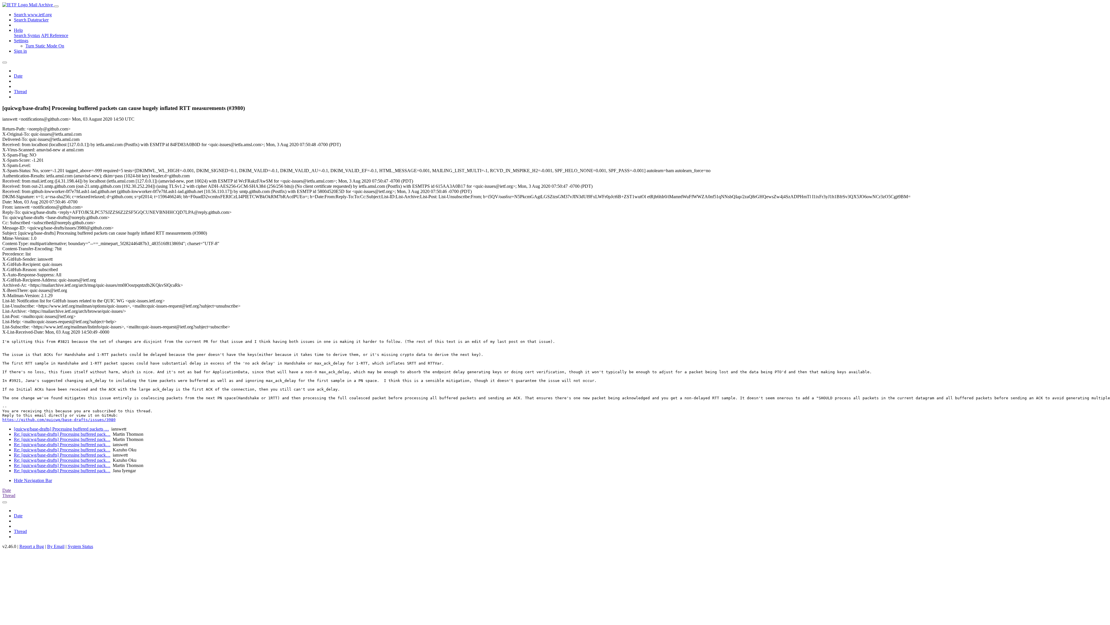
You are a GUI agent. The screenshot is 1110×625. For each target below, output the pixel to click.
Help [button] (18, 30)
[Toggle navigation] (56, 6)
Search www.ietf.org (33, 14)
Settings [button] (21, 40)
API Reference (54, 35)
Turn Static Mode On (44, 45)
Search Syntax (27, 35)
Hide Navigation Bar (33, 480)
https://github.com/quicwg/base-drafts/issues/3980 (59, 420)
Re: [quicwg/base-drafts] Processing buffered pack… (62, 434)
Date (18, 75)
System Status (80, 546)
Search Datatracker (31, 19)
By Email (55, 546)
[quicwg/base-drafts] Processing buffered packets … (61, 429)
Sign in (20, 51)
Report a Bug (31, 546)
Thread (20, 91)
